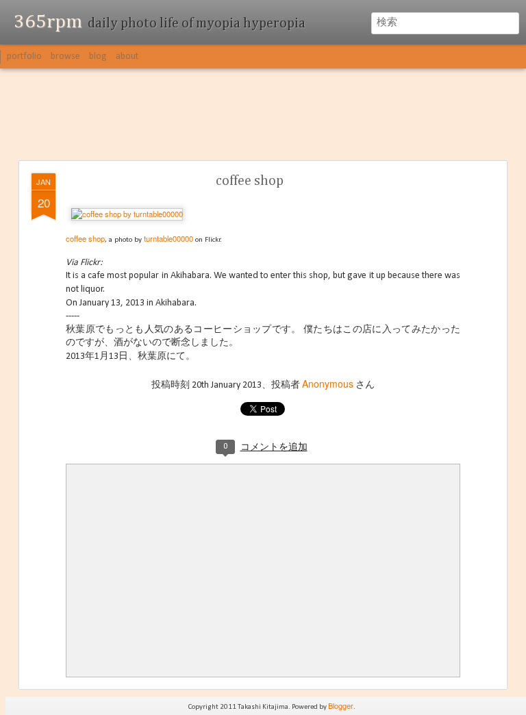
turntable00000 (168, 238)
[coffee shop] (127, 213)
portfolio (24, 56)
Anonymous (327, 383)
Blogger (340, 705)
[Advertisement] (263, 115)
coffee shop (250, 181)
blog (98, 56)
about (127, 56)
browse (65, 56)
